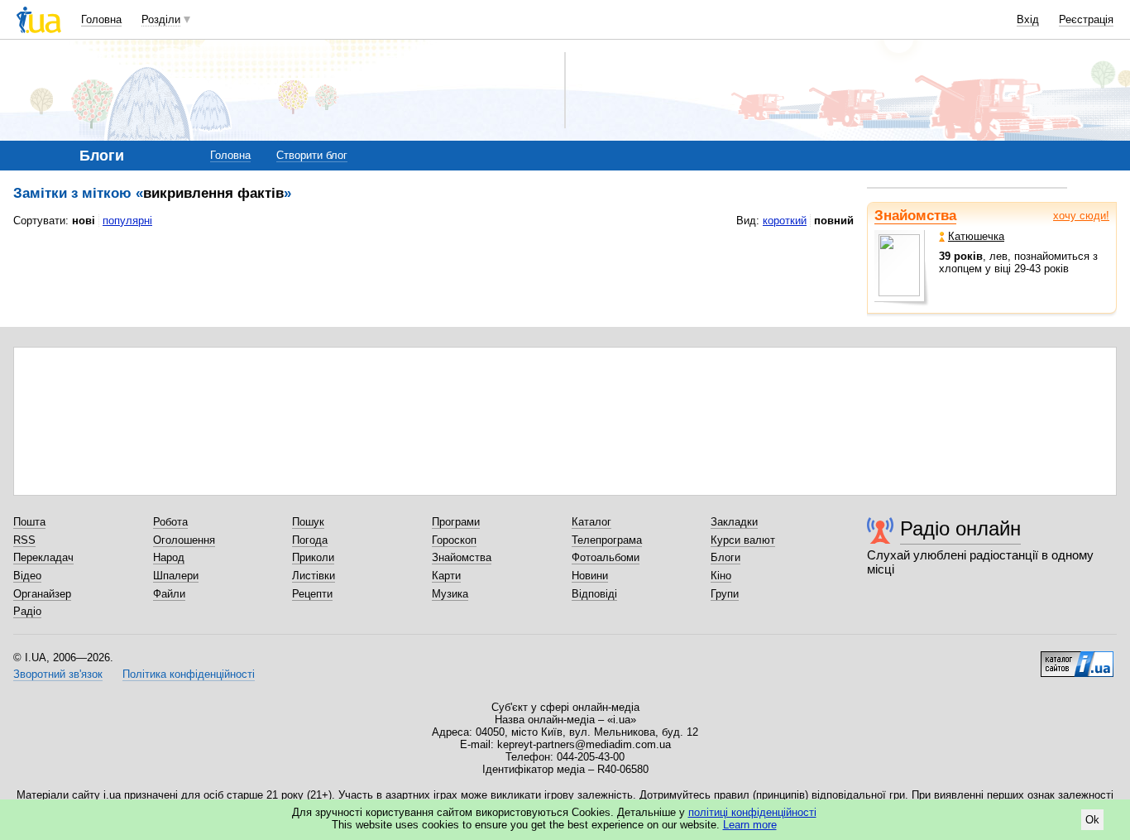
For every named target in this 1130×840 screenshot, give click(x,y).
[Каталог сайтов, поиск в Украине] (1077, 658)
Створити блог (311, 155)
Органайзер (42, 594)
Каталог (591, 522)
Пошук (308, 522)
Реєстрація (1086, 19)
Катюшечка (976, 236)
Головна (101, 19)
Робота (170, 522)
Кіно (721, 575)
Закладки (734, 522)
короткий (785, 220)
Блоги (725, 557)
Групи (725, 594)
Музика (450, 594)
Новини (590, 575)
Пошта (29, 522)
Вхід (1028, 19)
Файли (169, 594)
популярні (127, 220)
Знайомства (915, 215)
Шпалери (176, 575)
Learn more (750, 824)
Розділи (160, 19)
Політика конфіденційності (188, 674)
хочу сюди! (1081, 215)
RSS (24, 540)
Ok (1092, 820)
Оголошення (184, 540)
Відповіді (594, 594)
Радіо (27, 611)
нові (83, 220)
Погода (310, 540)
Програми (456, 522)
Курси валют (743, 540)
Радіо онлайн (960, 528)
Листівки (313, 575)
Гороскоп (454, 540)
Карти (446, 575)
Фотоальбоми (605, 557)
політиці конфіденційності (752, 812)
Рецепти (312, 594)
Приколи (313, 557)
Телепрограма (607, 540)
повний (834, 220)
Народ (168, 557)
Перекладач (43, 557)
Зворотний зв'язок (58, 674)
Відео (27, 575)
